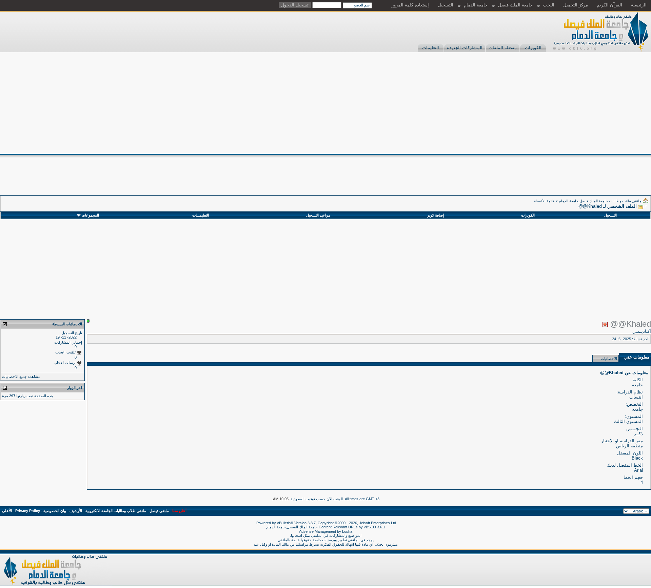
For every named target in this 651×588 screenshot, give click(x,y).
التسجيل (445, 4)
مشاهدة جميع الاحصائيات (21, 376)
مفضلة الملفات (503, 47)
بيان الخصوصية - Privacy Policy (40, 511)
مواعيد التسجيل (318, 215)
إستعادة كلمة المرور (410, 4)
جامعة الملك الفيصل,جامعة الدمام (292, 527)
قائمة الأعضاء (544, 201)
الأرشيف (76, 511)
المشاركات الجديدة (464, 47)
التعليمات (430, 47)
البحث (548, 4)
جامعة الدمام (476, 4)
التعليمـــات (200, 215)
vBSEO (370, 527)
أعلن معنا (179, 511)
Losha (347, 531)
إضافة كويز (435, 215)
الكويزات (533, 47)
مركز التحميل (575, 4)
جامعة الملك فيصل (515, 4)
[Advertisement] (325, 103)
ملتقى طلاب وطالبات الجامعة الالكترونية (115, 511)
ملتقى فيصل (159, 511)
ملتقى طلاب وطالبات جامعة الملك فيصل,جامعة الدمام (600, 201)
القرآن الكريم (609, 4)
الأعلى (7, 511)
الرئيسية (639, 4)
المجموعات (90, 215)
